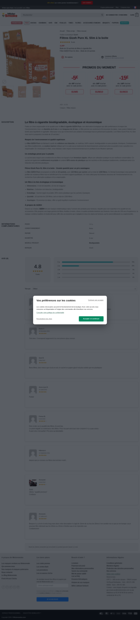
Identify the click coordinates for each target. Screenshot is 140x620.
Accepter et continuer (91, 319)
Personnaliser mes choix (44, 319)
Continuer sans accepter (96, 300)
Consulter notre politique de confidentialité (50, 312)
